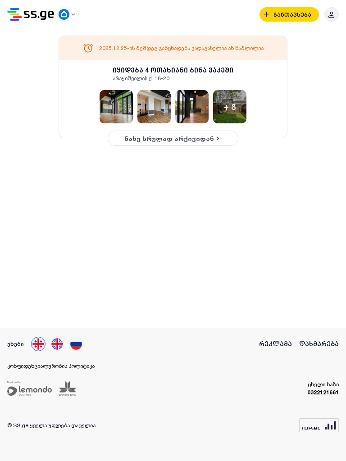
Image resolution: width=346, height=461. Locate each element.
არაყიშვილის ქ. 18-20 (141, 78)
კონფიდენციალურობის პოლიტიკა (51, 365)
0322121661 (323, 392)
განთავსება (292, 14)
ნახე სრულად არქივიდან (169, 138)
